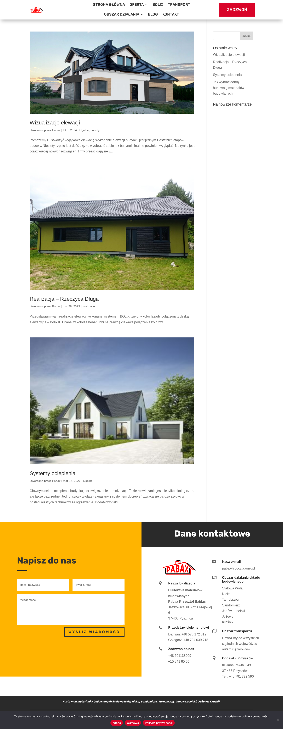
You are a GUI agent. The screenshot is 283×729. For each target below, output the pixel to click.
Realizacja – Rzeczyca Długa (64, 299)
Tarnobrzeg (230, 599)
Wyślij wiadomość (94, 632)
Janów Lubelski (233, 611)
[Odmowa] (278, 720)
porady (95, 130)
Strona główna (109, 4)
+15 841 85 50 (178, 661)
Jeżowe (227, 616)
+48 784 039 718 (195, 640)
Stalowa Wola (232, 588)
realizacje (88, 306)
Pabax (56, 130)
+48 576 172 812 (193, 634)
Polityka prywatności (159, 722)
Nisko (226, 594)
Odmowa (133, 722)
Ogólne (84, 130)
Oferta (136, 4)
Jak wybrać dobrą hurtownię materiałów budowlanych (228, 87)
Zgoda (116, 722)
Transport (179, 4)
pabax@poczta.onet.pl (238, 568)
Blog (153, 14)
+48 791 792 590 (241, 676)
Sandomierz (231, 605)
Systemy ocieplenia (52, 473)
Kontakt (170, 14)
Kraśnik (227, 622)
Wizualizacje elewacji (55, 122)
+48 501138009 (179, 655)
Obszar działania (121, 14)
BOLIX (157, 4)
